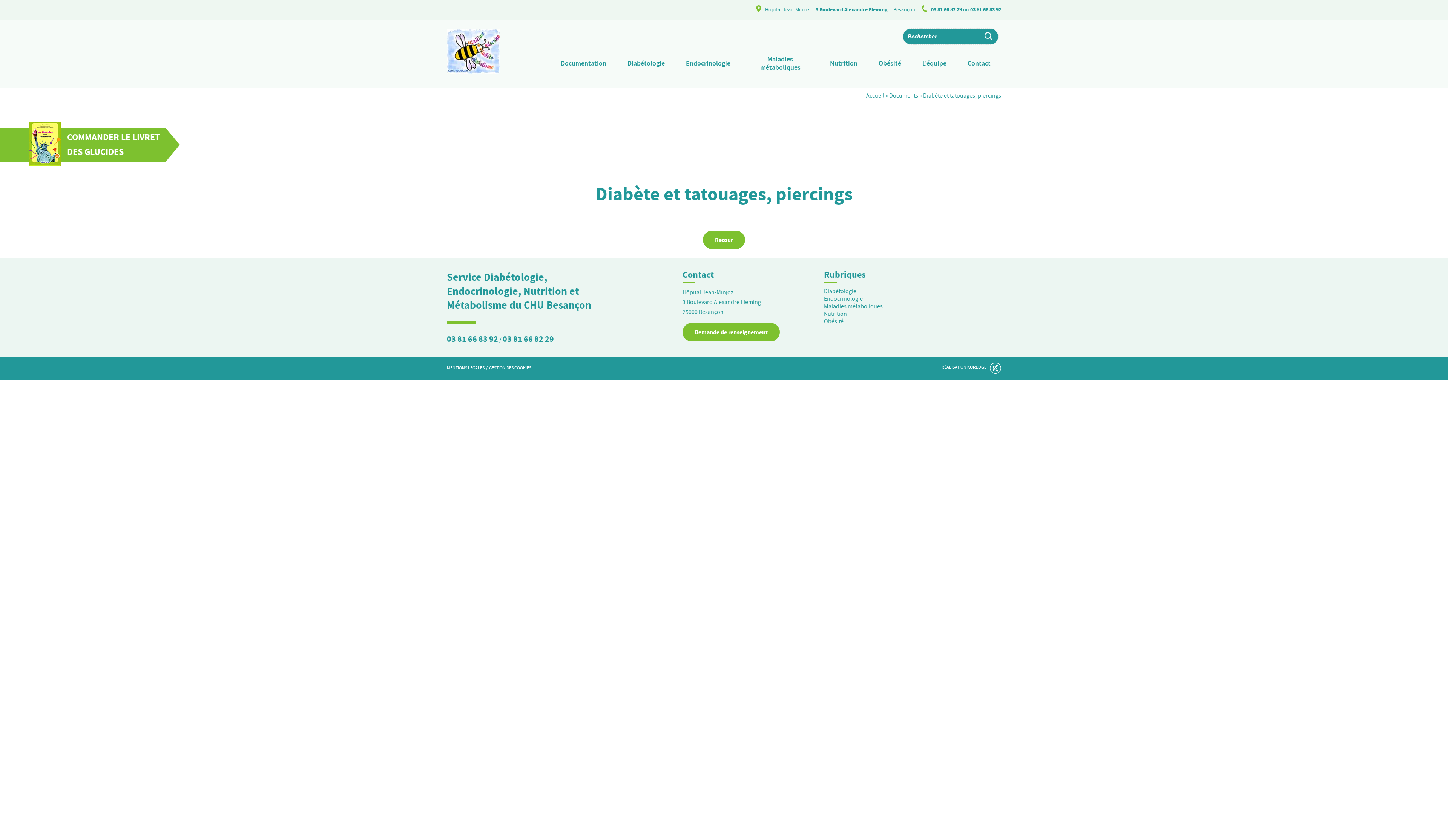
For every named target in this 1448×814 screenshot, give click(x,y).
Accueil (875, 95)
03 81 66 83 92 (985, 9)
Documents (903, 95)
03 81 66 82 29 (946, 9)
